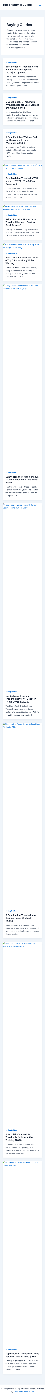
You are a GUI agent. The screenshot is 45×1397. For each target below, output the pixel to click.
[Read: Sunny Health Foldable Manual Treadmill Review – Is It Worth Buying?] (22, 376)
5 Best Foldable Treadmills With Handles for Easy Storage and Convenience (22, 104)
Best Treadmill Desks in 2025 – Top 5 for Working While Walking (22, 260)
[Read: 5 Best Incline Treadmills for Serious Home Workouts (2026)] (22, 814)
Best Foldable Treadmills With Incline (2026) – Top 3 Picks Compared (22, 181)
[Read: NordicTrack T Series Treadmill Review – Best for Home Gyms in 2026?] (22, 595)
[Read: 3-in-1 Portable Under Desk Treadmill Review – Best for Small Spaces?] (22, 208)
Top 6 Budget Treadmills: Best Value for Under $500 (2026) (22, 1355)
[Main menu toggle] (39, 4)
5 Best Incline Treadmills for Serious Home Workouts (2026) (21, 918)
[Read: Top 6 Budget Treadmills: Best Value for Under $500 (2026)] (22, 1253)
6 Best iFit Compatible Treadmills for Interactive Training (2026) (19, 1137)
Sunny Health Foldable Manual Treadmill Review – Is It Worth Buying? (22, 479)
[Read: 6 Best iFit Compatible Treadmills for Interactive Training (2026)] (22, 1034)
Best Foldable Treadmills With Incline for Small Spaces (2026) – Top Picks (22, 69)
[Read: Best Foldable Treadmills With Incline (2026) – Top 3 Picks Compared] (22, 167)
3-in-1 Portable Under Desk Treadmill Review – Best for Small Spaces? (21, 222)
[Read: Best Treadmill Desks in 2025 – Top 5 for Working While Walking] (22, 246)
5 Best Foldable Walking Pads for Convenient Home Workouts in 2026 (22, 140)
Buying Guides (11, 62)
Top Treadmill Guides (17, 5)
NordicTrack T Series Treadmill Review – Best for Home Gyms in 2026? (21, 699)
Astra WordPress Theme (24, 1392)
